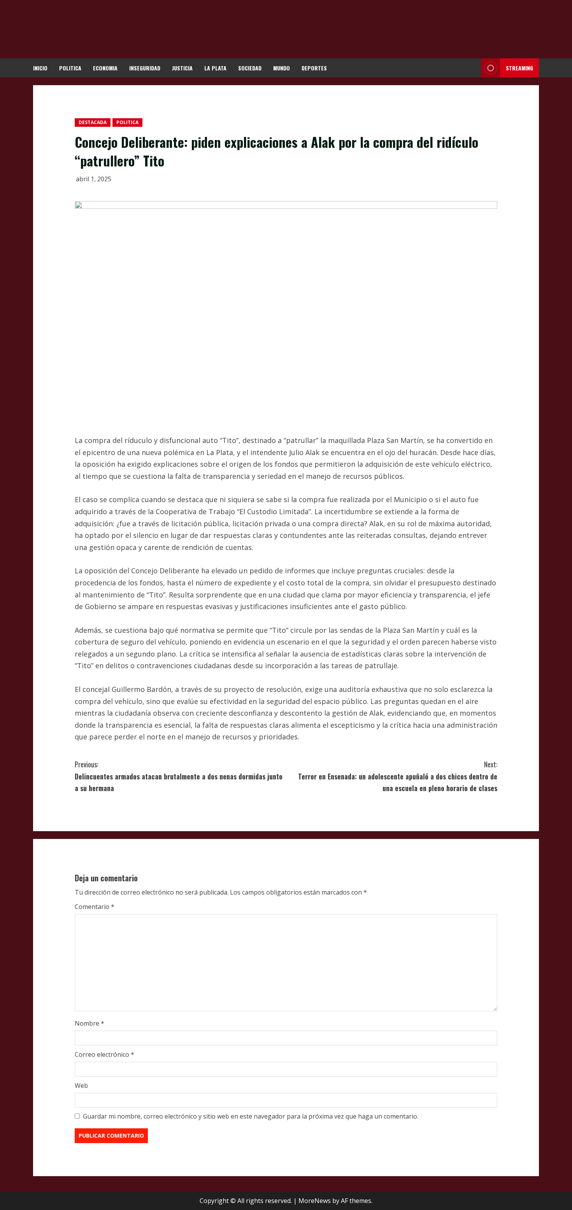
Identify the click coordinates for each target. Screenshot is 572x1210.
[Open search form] (472, 67)
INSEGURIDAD (144, 68)
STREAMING (519, 68)
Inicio (40, 68)
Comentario (94, 906)
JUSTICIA (182, 68)
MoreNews (314, 1200)
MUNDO (281, 68)
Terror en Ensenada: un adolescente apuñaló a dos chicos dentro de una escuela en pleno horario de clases (397, 776)
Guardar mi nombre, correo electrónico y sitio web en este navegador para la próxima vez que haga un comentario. (250, 1116)
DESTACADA (93, 122)
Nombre (89, 1023)
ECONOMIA (105, 68)
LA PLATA (215, 68)
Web (81, 1085)
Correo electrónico (104, 1054)
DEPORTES (314, 68)
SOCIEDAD (249, 68)
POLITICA (70, 68)
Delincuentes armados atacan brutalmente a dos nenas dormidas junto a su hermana (178, 776)
